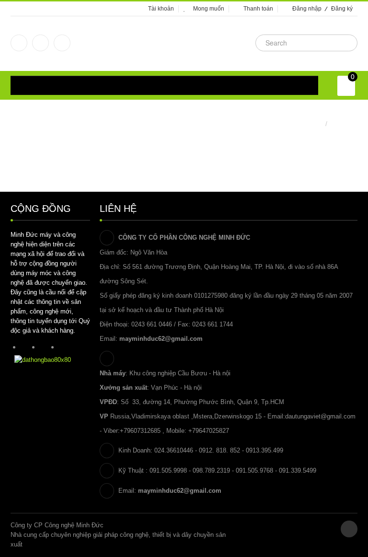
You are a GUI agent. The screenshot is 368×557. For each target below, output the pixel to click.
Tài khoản (161, 8)
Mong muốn (208, 8)
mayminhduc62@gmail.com (161, 338)
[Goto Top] (349, 529)
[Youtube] (62, 43)
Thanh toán (258, 8)
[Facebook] (19, 43)
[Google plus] (40, 43)
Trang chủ (307, 124)
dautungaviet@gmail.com (320, 416)
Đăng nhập (307, 8)
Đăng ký (342, 8)
